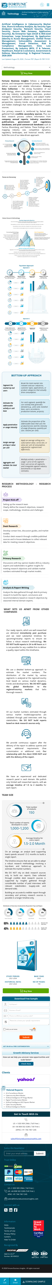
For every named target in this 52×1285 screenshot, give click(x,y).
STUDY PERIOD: (13, 976)
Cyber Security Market (13, 1104)
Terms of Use (9, 1231)
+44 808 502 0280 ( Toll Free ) (27, 1126)
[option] (26, 1080)
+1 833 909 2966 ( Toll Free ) (27, 1123)
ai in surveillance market (14, 1093)
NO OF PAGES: (39, 982)
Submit (26, 1037)
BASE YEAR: (39, 976)
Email (15, 1282)
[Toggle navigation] (47, 5)
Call (4, 1282)
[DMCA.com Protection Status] (8, 1165)
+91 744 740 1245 (20, 1194)
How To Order (10, 1239)
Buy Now (28, 73)
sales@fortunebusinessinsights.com (26, 1138)
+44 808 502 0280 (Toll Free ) (22, 1191)
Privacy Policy (9, 1234)
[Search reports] (42, 5)
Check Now (26, 1064)
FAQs (6, 1225)
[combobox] (6, 1016)
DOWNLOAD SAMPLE (35, 1281)
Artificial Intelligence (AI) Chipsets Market (20, 1102)
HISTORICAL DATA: (13, 982)
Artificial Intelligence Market (15, 1107)
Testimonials (9, 1228)
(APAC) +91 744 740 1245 (26, 1130)
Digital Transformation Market (16, 1100)
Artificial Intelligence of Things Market (19, 1098)
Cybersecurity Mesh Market (15, 1095)
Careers (7, 1237)
